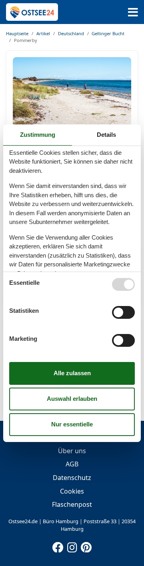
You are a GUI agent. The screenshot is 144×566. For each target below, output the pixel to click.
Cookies (72, 491)
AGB (72, 464)
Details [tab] (106, 134)
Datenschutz (72, 477)
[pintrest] (86, 545)
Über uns (72, 450)
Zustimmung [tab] (37, 134)
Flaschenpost (72, 504)
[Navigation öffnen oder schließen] (133, 12)
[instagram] (72, 545)
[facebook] (58, 545)
